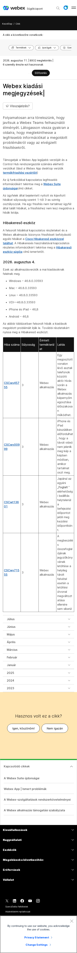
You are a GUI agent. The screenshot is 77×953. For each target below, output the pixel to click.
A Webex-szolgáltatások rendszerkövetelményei (37, 799)
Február (12, 657)
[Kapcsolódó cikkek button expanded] (71, 766)
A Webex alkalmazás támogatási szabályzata (34, 810)
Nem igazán (55, 728)
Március (12, 649)
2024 (10, 680)
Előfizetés (41, 72)
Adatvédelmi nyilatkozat (17, 911)
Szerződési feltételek (16, 906)
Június (11, 627)
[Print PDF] (28, 73)
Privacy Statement (36, 937)
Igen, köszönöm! (23, 728)
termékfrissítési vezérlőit (20, 172)
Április (11, 642)
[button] (65, 7)
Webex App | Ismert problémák (25, 789)
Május (11, 634)
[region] (38, 934)
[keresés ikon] (58, 8)
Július (11, 619)
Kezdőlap (7, 23)
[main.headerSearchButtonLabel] (58, 7)
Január (11, 665)
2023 (10, 688)
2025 (10, 673)
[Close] (71, 921)
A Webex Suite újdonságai (21, 778)
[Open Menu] (73, 7)
